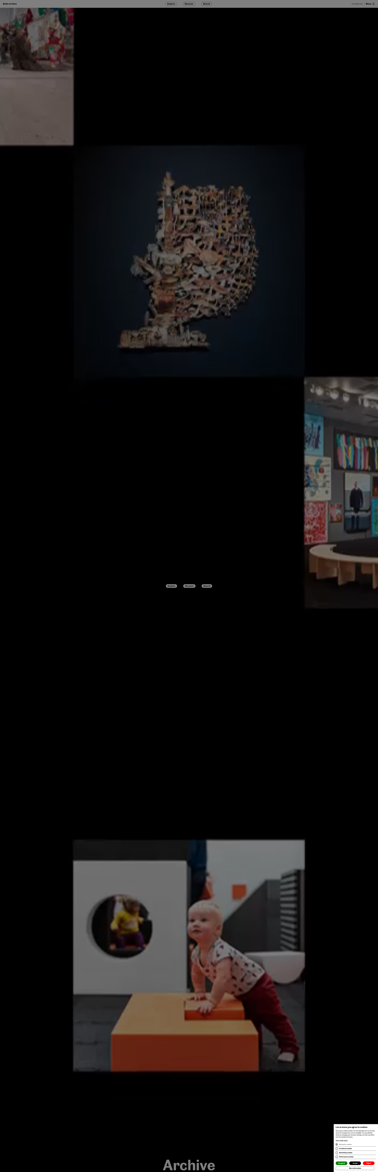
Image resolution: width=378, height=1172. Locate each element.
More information (355, 1168)
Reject (368, 1163)
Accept (355, 1163)
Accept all (341, 1163)
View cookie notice (342, 1140)
